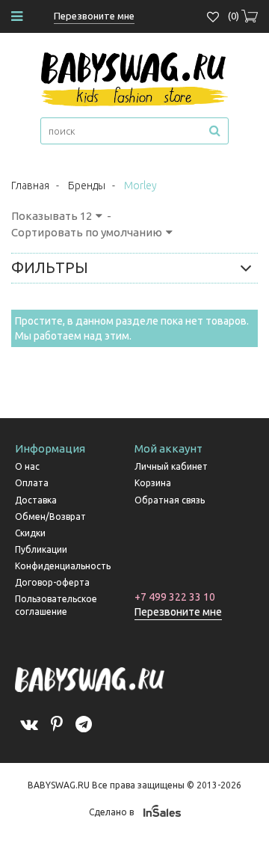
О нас (27, 466)
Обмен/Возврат (50, 516)
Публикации (41, 549)
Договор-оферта (52, 582)
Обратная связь (169, 500)
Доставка (36, 500)
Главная (30, 185)
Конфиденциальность (63, 566)
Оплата (32, 483)
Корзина (152, 483)
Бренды (86, 185)
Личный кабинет (171, 466)
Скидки (30, 533)
